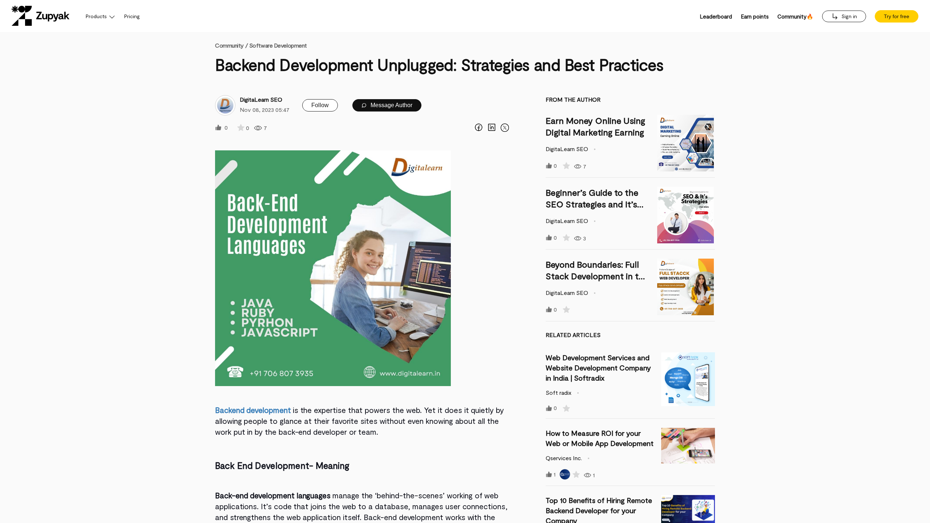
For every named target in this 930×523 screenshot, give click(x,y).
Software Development (278, 45)
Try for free (896, 16)
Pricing (132, 16)
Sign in (848, 16)
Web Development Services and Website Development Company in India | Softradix (598, 367)
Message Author (390, 105)
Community (231, 45)
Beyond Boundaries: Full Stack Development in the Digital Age (597, 276)
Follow (320, 105)
